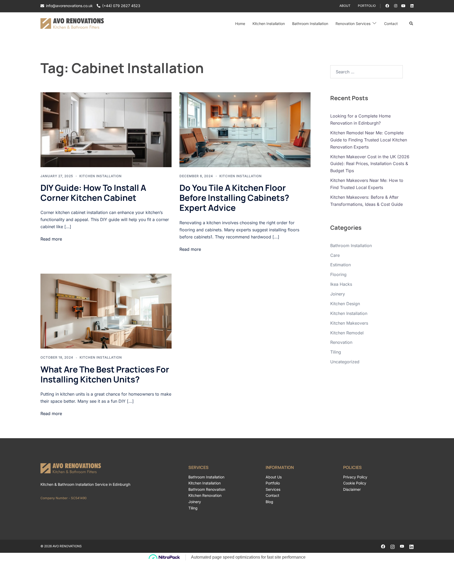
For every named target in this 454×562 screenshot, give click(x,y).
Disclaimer (352, 489)
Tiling (335, 352)
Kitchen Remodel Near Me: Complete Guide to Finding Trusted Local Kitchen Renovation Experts (368, 140)
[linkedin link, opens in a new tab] (411, 5)
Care (335, 255)
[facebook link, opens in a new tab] (387, 5)
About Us (274, 477)
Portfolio (367, 6)
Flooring (338, 274)
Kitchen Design (345, 303)
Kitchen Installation (268, 23)
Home (240, 23)
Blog (269, 501)
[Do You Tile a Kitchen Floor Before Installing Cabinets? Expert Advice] (245, 129)
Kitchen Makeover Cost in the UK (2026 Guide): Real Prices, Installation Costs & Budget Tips (369, 163)
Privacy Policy (355, 477)
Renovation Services (353, 23)
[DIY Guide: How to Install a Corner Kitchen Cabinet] (106, 129)
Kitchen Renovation (204, 495)
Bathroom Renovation (206, 489)
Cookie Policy (354, 483)
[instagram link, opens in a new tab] (395, 5)
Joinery (337, 294)
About (344, 6)
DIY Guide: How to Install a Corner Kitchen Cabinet (93, 192)
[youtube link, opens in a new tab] (403, 5)
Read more (51, 239)
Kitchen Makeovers (349, 323)
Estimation (340, 264)
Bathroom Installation (310, 23)
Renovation (341, 342)
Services (273, 489)
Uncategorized (344, 361)
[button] (411, 24)
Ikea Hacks (341, 284)
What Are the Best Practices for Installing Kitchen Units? (104, 374)
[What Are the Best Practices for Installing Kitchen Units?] (106, 311)
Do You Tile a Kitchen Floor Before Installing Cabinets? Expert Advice (234, 198)
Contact (391, 23)
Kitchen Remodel (347, 332)
